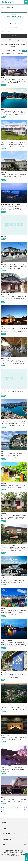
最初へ (1, 809)
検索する (14, 35)
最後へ (26, 809)
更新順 (13, 51)
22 (17, 807)
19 (12, 807)
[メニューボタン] (26, 2)
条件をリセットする (14, 40)
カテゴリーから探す (14, 23)
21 (15, 807)
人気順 (19, 51)
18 (10, 807)
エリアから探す (14, 27)
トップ (2, 7)
